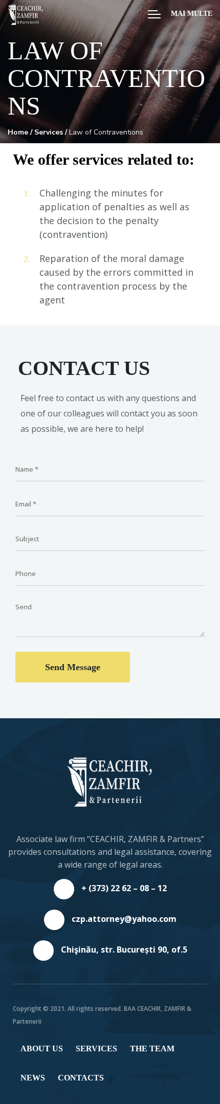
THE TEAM (152, 1048)
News (32, 1077)
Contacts (81, 1077)
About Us (41, 1048)
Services (48, 132)
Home (18, 132)
